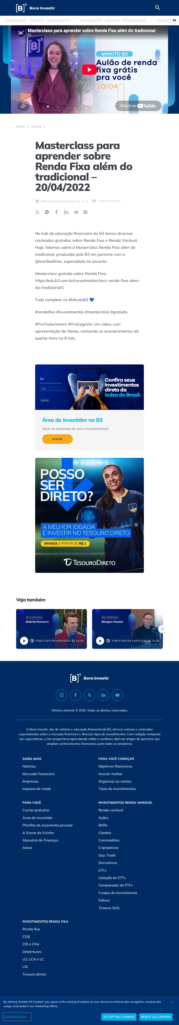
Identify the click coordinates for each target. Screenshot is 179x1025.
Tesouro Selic (109, 908)
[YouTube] (117, 695)
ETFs (102, 870)
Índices (104, 900)
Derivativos (107, 862)
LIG (25, 966)
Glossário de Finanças (40, 840)
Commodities (109, 840)
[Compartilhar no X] (37, 212)
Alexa (27, 847)
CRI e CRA (30, 944)
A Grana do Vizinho (38, 833)
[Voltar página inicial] (35, 7)
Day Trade (107, 855)
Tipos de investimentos (117, 788)
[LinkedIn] (103, 695)
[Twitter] (89, 695)
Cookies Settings (14, 1016)
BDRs (103, 825)
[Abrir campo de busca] (157, 7)
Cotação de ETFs (112, 878)
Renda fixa (31, 929)
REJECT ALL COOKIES (156, 1016)
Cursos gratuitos (35, 810)
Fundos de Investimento (117, 893)
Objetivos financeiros (115, 766)
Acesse (57, 439)
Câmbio (104, 833)
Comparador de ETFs (115, 885)
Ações (103, 818)
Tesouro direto (34, 974)
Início (20, 126)
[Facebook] (75, 695)
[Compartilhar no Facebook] (56, 212)
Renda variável (110, 810)
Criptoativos (108, 847)
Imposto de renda (36, 788)
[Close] (172, 1002)
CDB (26, 936)
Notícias (29, 766)
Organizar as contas (114, 781)
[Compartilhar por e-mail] (85, 212)
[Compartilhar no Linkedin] (66, 212)
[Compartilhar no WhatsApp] (47, 212)
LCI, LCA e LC (33, 959)
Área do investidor (37, 818)
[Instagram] (61, 695)
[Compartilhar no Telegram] (76, 212)
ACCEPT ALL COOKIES (118, 1016)
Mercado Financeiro (38, 774)
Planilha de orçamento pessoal (47, 825)
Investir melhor (110, 774)
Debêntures (31, 951)
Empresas (30, 781)
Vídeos (36, 126)
